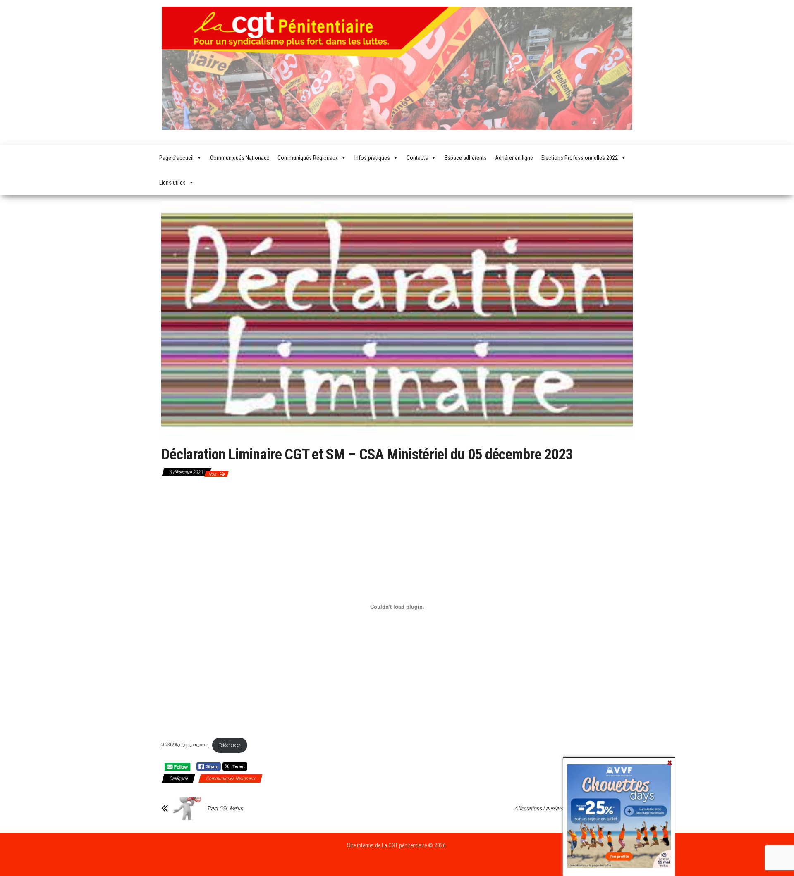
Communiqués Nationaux (239, 158)
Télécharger (229, 745)
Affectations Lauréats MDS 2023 (550, 808)
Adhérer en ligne (514, 158)
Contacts (417, 158)
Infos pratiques (372, 158)
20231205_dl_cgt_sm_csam (185, 745)
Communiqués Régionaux (307, 158)
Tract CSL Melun (225, 808)
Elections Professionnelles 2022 (579, 158)
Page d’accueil (176, 158)
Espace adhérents (466, 158)
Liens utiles (172, 182)
